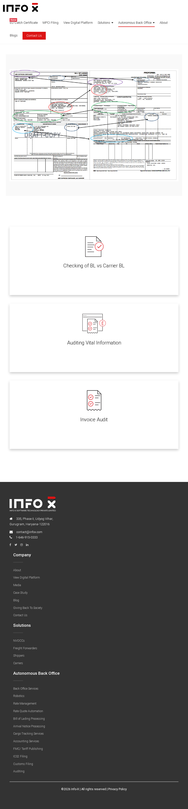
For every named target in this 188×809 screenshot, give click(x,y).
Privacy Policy (117, 789)
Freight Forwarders (25, 648)
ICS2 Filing (20, 756)
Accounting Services (26, 741)
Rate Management (24, 703)
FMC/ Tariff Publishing (28, 749)
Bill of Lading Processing (29, 718)
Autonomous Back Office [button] (135, 22)
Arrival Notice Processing (29, 726)
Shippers (18, 655)
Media (17, 585)
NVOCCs (19, 640)
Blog (16, 600)
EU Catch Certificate (24, 21)
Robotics (18, 696)
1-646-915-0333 (26, 537)
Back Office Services (25, 688)
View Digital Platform (78, 22)
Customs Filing (23, 764)
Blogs (14, 35)
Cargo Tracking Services (28, 733)
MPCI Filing (51, 22)
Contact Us (34, 35)
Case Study (20, 592)
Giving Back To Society (27, 608)
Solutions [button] (104, 22)
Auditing (18, 771)
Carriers (18, 663)
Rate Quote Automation (28, 711)
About (164, 22)
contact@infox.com (29, 532)
